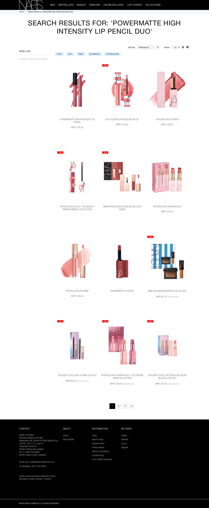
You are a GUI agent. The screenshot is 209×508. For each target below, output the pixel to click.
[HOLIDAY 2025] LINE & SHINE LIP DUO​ (77, 375)
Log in (124, 444)
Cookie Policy (98, 456)
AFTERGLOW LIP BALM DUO (167, 207)
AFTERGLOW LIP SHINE (77, 291)
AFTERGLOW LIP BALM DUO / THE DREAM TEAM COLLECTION (122, 377)
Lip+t (70, 54)
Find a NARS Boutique (102, 460)
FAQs (94, 436)
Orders (124, 436)
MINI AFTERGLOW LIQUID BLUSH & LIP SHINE (122, 208)
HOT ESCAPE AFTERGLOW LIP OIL (122, 120)
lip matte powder (112, 54)
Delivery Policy (98, 444)
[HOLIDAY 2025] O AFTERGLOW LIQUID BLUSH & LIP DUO (167, 377)
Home (21, 12)
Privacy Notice (98, 448)
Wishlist (124, 440)
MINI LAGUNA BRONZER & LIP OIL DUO (167, 291)
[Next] (131, 406)
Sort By (131, 48)
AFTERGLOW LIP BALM (167, 120)
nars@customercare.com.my (42, 462)
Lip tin (59, 54)
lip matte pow (95, 54)
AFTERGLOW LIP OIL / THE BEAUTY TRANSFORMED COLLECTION (77, 208)
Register (124, 448)
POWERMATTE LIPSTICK (122, 291)
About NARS (68, 440)
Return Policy (98, 440)
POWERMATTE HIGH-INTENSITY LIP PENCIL (77, 121)
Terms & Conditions (100, 452)
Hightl (80, 54)
